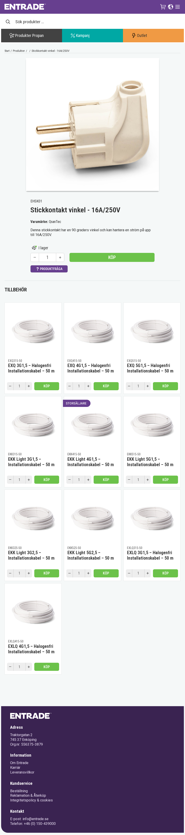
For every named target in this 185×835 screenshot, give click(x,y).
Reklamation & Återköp (28, 795)
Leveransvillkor (22, 772)
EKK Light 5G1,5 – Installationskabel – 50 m (150, 461)
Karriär (15, 767)
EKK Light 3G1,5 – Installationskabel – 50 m (31, 461)
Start (7, 50)
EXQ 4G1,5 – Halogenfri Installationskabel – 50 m (90, 368)
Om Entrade (19, 763)
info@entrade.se (36, 819)
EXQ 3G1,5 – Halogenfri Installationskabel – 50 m (31, 368)
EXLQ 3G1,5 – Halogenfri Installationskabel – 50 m (150, 555)
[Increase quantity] (60, 257)
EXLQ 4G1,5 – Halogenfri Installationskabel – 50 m (31, 649)
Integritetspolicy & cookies (31, 800)
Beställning (19, 791)
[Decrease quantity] (34, 257)
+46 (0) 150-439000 (40, 823)
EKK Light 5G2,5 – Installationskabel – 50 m (90, 555)
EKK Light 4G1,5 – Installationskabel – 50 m (90, 461)
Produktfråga (51, 269)
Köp (112, 257)
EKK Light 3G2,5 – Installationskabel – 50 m (31, 555)
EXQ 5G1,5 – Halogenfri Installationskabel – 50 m (150, 368)
